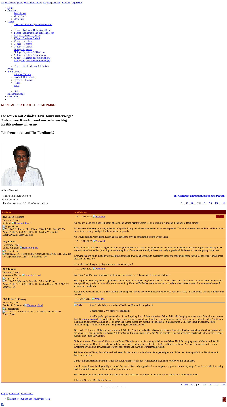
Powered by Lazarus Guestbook (113, 387)
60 (186, 203)
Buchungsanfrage (16, 93)
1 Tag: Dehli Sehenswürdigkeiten (31, 66)
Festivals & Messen (23, 80)
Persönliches (20, 13)
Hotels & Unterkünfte (24, 77)
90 (210, 203)
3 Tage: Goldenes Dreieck (27, 35)
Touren (10, 21)
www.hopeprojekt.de (92, 319)
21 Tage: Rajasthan (23, 49)
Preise (10, 69)
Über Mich (12, 10)
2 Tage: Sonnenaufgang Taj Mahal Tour (34, 32)
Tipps (16, 85)
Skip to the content (33, 2)
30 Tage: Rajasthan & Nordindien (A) (32, 57)
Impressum (77, 2)
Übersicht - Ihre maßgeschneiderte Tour (33, 24)
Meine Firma (20, 16)
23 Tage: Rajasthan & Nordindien (30, 55)
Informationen (14, 71)
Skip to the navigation (12, 2)
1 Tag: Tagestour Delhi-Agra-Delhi (32, 30)
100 (217, 203)
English (47, 2)
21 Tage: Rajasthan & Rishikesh (29, 52)
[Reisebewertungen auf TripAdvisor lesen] (28, 398)
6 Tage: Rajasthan (23, 44)
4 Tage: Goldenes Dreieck (27, 38)
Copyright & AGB (10, 393)
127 (223, 203)
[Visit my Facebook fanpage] (2, 405)
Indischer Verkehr (22, 74)
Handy (17, 82)
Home (10, 7)
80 (205, 203)
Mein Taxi (19, 19)
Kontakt (66, 2)
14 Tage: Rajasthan (23, 46)
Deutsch (56, 2)
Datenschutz (27, 393)
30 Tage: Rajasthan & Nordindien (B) (32, 60)
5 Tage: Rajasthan (23, 41)
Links (16, 91)
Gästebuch (12, 96)
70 (192, 203)
